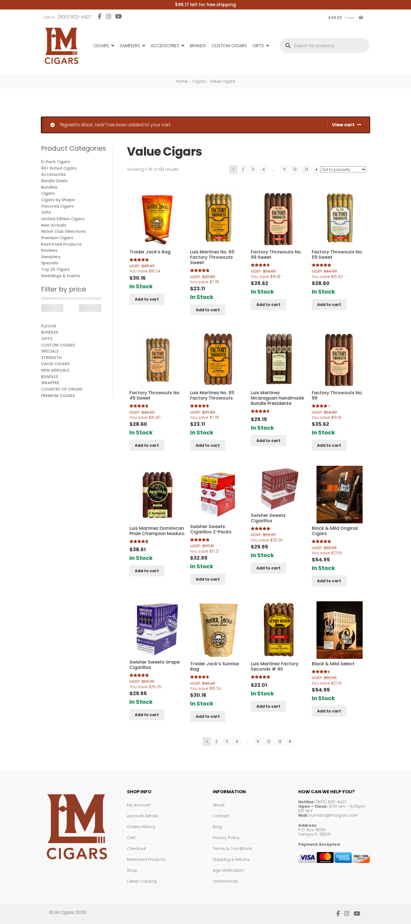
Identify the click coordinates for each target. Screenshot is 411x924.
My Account (138, 805)
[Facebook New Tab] (99, 16)
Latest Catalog (142, 881)
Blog (217, 827)
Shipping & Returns (231, 859)
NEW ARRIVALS (55, 370)
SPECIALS (49, 351)
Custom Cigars (229, 45)
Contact (221, 816)
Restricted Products (146, 859)
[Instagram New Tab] (108, 16)
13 (306, 169)
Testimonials (225, 881)
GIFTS (46, 338)
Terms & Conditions (232, 848)
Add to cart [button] (147, 299)
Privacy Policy (226, 837)
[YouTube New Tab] (118, 16)
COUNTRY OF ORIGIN (61, 389)
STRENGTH (51, 357)
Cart (131, 837)
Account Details (142, 816)
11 (284, 169)
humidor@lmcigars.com (333, 815)
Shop (132, 870)
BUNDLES (49, 332)
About (219, 805)
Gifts (258, 45)
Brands (198, 45)
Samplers (130, 45)
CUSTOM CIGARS (58, 345)
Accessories (165, 45)
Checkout (136, 848)
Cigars (101, 45)
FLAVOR (48, 326)
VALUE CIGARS (55, 364)
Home (182, 81)
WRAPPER (50, 383)
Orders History (141, 827)
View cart (343, 125)
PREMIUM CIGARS (58, 395)
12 (295, 169)
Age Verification (228, 870)
